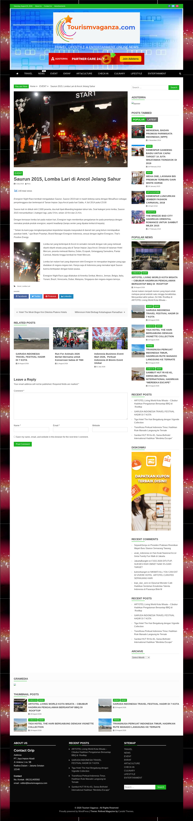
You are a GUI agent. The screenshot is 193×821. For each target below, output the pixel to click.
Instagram (177, 6)
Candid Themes (125, 811)
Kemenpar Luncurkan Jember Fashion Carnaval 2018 (160, 199)
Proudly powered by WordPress (74, 811)
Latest (152, 119)
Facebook (169, 6)
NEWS (41, 72)
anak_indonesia (141, 553)
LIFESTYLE (136, 73)
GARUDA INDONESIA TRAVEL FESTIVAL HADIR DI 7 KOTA (30, 357)
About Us (38, 6)
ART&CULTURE (84, 73)
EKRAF (67, 73)
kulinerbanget (140, 572)
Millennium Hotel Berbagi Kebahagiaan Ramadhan (98, 312)
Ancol (19, 286)
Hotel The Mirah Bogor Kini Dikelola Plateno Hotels (43, 312)
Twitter (173, 6)
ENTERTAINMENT (157, 73)
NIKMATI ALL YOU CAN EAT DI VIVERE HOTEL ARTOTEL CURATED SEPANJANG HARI (156, 575)
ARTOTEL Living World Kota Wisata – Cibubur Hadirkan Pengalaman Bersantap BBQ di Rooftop (155, 280)
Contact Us (48, 6)
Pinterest (51, 296)
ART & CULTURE (153, 192)
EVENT (54, 73)
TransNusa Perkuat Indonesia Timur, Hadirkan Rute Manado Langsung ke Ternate (89, 779)
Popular (139, 119)
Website (96, 425)
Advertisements (59, 6)
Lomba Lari (26, 286)
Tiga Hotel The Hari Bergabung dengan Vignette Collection (160, 333)
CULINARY (119, 73)
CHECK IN (136, 273)
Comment (19, 391)
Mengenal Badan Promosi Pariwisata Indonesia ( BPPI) (159, 133)
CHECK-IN (103, 73)
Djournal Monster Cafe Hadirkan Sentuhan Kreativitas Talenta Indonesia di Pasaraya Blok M (153, 586)
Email (56, 425)
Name (17, 425)
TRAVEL (28, 73)
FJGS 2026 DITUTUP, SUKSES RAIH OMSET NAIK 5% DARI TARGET (153, 564)
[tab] (139, 119)
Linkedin (67, 296)
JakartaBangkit (141, 561)
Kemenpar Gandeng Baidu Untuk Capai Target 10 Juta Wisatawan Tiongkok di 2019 (161, 157)
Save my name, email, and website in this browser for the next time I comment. (52, 437)
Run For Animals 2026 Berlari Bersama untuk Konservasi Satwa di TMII (69, 357)
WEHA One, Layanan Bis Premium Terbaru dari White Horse (161, 179)
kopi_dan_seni (141, 583)
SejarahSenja (140, 545)
